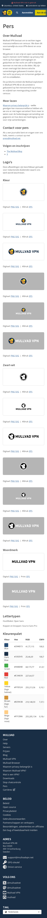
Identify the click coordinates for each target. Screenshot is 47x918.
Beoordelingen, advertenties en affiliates (23, 826)
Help (5, 743)
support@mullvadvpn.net (20, 857)
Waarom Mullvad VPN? (14, 770)
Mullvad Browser (11, 762)
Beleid (6, 803)
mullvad (11, 897)
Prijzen (6, 751)
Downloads (8, 778)
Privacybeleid (9, 811)
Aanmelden (27, 12)
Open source (9, 807)
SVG (17, 207)
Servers (6, 747)
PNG (13, 207)
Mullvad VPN (9, 758)
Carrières (7, 789)
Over (5, 739)
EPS (30, 207)
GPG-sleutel (14, 862)
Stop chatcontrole (12, 782)
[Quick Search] (17, 12)
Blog (5, 755)
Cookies (7, 814)
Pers (5, 786)
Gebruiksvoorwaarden (14, 818)
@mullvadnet (14, 882)
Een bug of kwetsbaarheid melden (20, 830)
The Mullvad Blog (14, 151)
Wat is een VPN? (11, 774)
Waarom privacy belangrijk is (16, 105)
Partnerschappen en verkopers (18, 822)
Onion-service (15, 866)
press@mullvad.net (11, 138)
